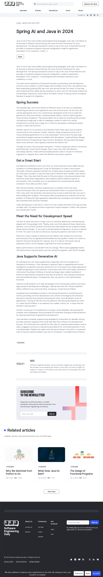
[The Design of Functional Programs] (83, 454)
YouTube (40, 527)
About (80, 10)
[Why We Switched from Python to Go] (19, 454)
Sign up (52, 414)
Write (52, 529)
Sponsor (27, 532)
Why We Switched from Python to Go (19, 472)
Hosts (68, 10)
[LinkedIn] (94, 559)
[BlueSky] (98, 559)
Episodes (23, 10)
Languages (20, 342)
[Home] (14, 4)
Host (52, 534)
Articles (38, 10)
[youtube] (94, 15)
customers (74, 247)
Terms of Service (21, 561)
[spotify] (91, 15)
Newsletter (53, 10)
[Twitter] (90, 559)
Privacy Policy (8, 561)
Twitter (40, 532)
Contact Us (28, 527)
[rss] (98, 15)
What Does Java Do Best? (49, 472)
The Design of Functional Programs (81, 472)
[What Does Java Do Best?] (51, 454)
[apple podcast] (88, 15)
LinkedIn (40, 537)
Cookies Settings (34, 561)
